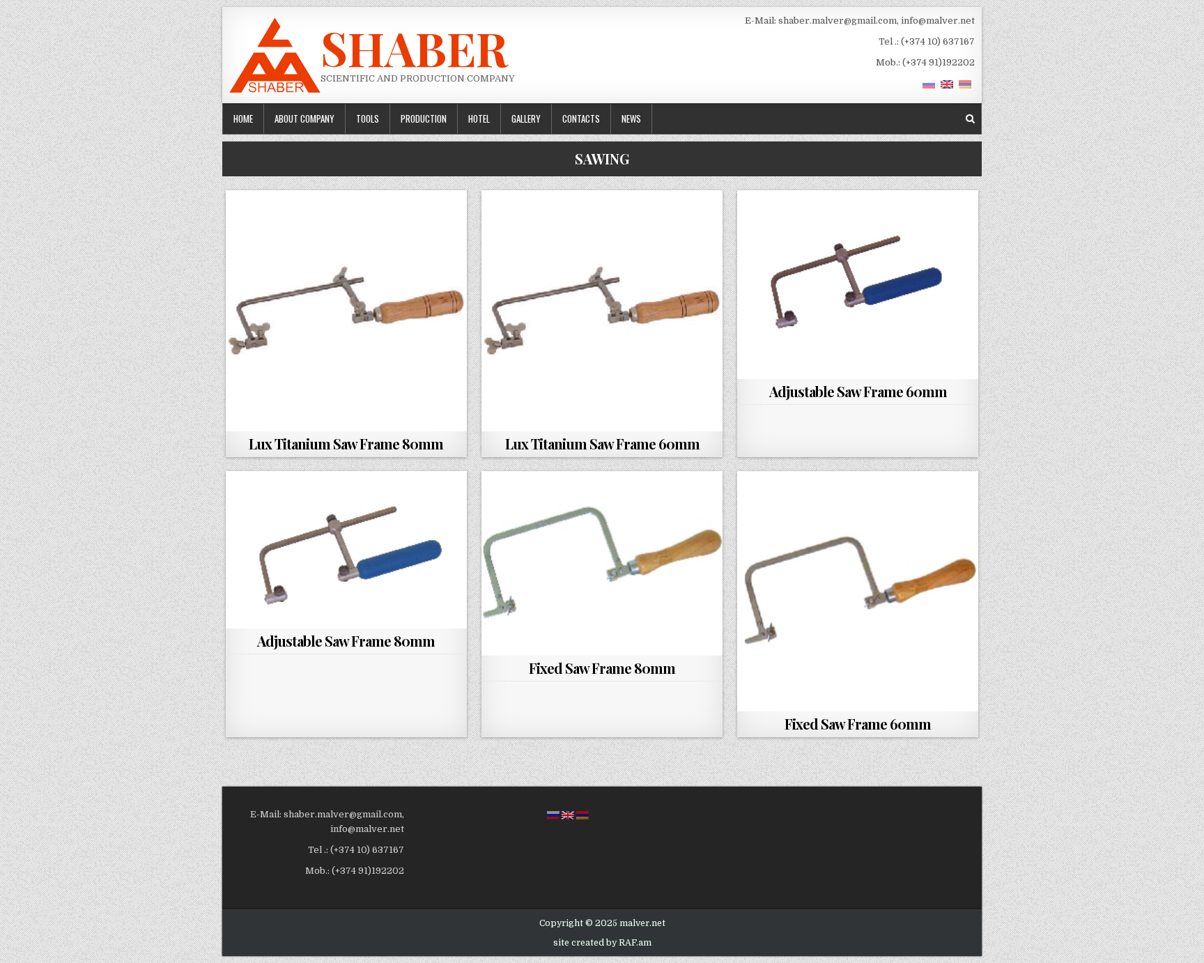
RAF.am (635, 943)
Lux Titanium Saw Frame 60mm (602, 443)
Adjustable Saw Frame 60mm (858, 391)
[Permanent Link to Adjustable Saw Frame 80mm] (346, 550)
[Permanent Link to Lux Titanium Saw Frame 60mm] (602, 310)
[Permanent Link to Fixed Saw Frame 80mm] (602, 563)
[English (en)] (947, 84)
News (631, 118)
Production (424, 118)
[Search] (970, 118)
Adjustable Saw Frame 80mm (346, 640)
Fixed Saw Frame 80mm (602, 667)
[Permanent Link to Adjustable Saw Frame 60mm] (857, 284)
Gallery (526, 118)
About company (304, 118)
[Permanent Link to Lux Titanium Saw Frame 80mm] (346, 310)
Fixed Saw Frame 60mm (858, 723)
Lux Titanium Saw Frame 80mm (346, 443)
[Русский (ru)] (929, 84)
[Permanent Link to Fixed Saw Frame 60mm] (857, 591)
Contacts (581, 118)
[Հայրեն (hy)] (965, 84)
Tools (367, 118)
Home (243, 118)
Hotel (479, 118)
